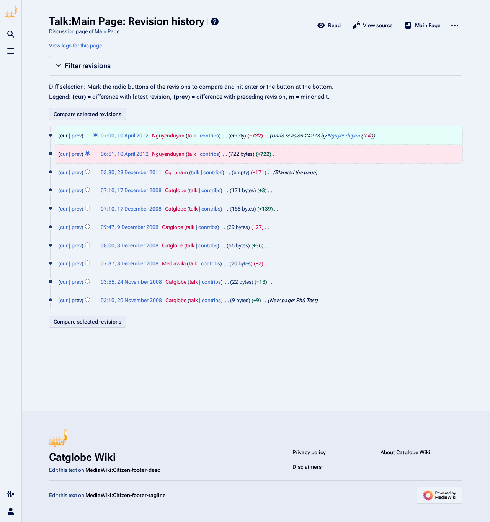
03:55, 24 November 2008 (131, 282)
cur (64, 154)
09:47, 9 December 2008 (129, 227)
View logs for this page (75, 46)
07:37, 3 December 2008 (129, 263)
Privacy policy (309, 452)
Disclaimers (307, 467)
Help (215, 21)
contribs (209, 136)
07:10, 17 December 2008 (131, 190)
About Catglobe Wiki (405, 452)
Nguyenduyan (343, 136)
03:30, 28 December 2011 (131, 172)
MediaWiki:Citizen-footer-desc (122, 470)
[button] (256, 66)
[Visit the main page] (10, 12)
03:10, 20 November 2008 (131, 300)
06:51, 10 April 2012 (125, 154)
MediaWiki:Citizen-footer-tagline (125, 495)
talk (192, 136)
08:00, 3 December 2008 (129, 245)
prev (77, 136)
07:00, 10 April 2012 (125, 136)
